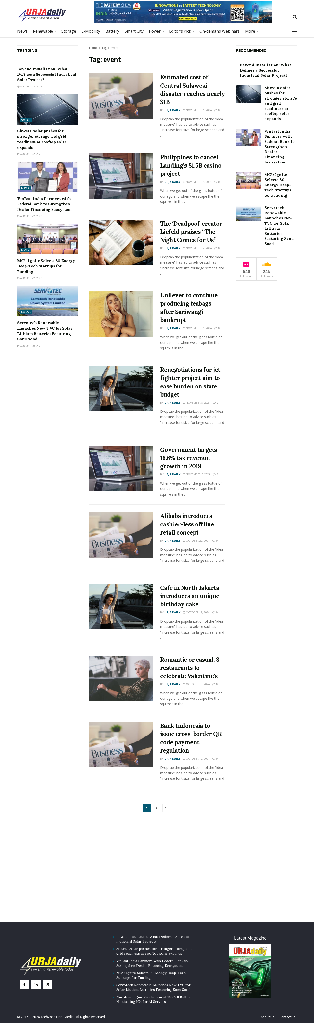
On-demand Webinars (219, 31)
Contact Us (287, 1017)
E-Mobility (90, 31)
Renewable (43, 31)
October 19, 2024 (197, 612)
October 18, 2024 (197, 684)
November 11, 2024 (198, 328)
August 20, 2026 (30, 346)
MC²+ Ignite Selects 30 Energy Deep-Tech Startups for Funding (46, 266)
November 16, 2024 (198, 110)
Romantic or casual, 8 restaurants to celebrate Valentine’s (190, 668)
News (22, 31)
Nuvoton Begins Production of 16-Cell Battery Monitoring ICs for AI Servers (154, 999)
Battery (112, 31)
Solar (26, 120)
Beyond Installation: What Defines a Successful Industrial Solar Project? (46, 74)
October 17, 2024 (197, 758)
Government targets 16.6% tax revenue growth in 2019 (188, 458)
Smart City (134, 31)
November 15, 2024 (198, 182)
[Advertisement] (157, 872)
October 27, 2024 (197, 540)
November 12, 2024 (198, 248)
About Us (267, 1017)
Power (155, 31)
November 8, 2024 (197, 402)
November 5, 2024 (197, 474)
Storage (68, 31)
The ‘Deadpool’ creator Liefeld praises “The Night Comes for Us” (191, 232)
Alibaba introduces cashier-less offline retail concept (187, 524)
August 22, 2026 (30, 86)
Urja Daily (172, 110)
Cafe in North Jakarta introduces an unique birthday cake (189, 596)
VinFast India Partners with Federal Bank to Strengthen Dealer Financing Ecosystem (44, 204)
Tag (104, 48)
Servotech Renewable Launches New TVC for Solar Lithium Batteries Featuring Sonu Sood (153, 987)
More (250, 31)
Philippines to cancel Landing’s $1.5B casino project (191, 165)
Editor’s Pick (180, 31)
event (114, 48)
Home (93, 48)
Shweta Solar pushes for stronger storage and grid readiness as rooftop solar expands (280, 103)
